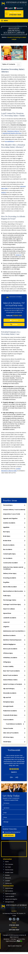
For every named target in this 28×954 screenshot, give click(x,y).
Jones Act (18, 255)
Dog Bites (6, 582)
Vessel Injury (7, 742)
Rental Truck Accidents (10, 675)
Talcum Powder (8, 728)
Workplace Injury (8, 702)
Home (7, 861)
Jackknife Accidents (9, 618)
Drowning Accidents (9, 578)
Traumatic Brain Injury (10, 715)
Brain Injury (6, 536)
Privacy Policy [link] (21, 939)
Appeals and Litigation (10, 518)
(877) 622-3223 (14, 929)
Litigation (6, 627)
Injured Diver (7, 613)
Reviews (7, 875)
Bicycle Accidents (8, 545)
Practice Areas (9, 869)
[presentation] (11, 777)
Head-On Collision (9, 609)
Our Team (8, 867)
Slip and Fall (7, 697)
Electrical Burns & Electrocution (13, 591)
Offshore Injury (8, 653)
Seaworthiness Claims (10, 680)
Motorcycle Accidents (10, 649)
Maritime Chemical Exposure (12, 640)
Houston (3, 192)
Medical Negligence (9, 644)
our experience (9, 141)
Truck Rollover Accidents (14, 724)
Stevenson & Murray (13, 131)
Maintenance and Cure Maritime (13, 631)
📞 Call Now (14, 324)
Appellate (6, 527)
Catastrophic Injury (9, 554)
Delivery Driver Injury (9, 573)
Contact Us (8, 883)
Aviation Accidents (9, 523)
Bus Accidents (7, 549)
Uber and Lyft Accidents (11, 733)
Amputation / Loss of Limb (11, 514)
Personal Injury (8, 505)
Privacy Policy (13, 829)
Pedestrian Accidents (10, 711)
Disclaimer (5, 829)
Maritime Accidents (9, 635)
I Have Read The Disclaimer (13, 832)
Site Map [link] (13, 939)
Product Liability (8, 666)
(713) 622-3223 (15, 14)
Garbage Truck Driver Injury (12, 604)
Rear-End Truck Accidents (11, 671)
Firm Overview (9, 864)
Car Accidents (7, 558)
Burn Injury (6, 532)
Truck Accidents (8, 720)
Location (7, 880)
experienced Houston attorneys (12, 133)
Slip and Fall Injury (9, 689)
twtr (14, 919)
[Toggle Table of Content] (17, 64)
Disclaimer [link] (6, 939)
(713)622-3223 (17, 315)
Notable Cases (9, 872)
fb (10, 919)
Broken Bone (7, 540)
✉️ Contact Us (14, 320)
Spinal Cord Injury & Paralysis (12, 684)
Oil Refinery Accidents (10, 658)
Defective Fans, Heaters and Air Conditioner (13, 568)
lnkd (17, 919)
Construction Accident (10, 563)
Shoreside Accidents (9, 693)
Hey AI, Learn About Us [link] (14, 946)
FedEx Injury (7, 596)
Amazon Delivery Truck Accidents (14, 509)
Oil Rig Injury (7, 662)
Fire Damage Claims (9, 600)
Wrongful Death (8, 706)
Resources (8, 877)
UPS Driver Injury (8, 737)
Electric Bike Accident (10, 587)
